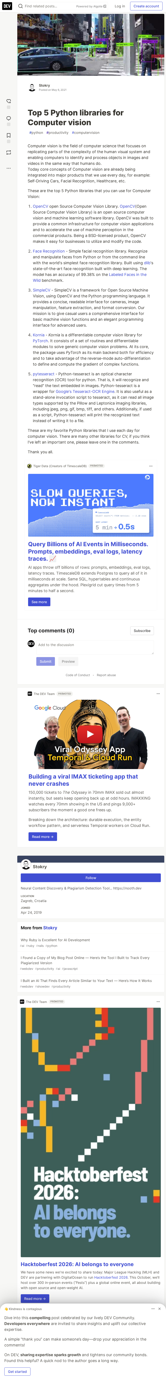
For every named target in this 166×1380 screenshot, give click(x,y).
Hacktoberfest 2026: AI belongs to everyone (77, 1264)
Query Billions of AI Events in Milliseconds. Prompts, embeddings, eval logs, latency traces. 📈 (88, 551)
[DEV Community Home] (7, 6)
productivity (57, 132)
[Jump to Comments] (9, 120)
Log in (120, 6)
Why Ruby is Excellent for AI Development (55, 943)
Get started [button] (17, 1371)
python (36, 132)
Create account (146, 6)
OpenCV (40, 206)
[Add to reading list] (9, 137)
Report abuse (106, 675)
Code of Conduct (78, 675)
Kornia (39, 335)
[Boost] (9, 152)
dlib (147, 263)
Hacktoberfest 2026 (111, 1277)
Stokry (44, 85)
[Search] (20, 6)
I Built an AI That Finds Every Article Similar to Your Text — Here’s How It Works (86, 983)
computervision (85, 132)
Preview (68, 661)
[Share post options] (8, 168)
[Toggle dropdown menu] (150, 466)
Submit (45, 661)
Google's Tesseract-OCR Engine (85, 391)
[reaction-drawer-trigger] (8, 103)
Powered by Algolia (89, 6)
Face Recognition (49, 251)
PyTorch (40, 341)
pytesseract (43, 374)
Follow (91, 878)
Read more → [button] (43, 836)
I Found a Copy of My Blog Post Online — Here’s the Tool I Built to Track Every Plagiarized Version (85, 963)
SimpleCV (41, 290)
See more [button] (39, 602)
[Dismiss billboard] (159, 1308)
